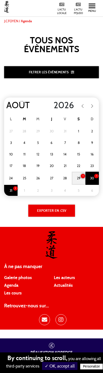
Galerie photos (18, 277)
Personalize (91, 366)
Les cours (13, 293)
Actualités (63, 285)
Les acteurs (64, 277)
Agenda (11, 285)
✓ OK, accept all (60, 366)
